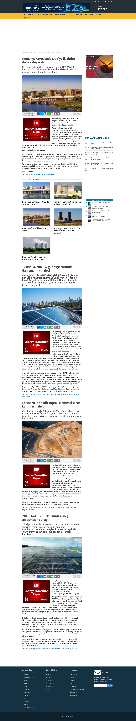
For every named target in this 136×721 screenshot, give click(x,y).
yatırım (74, 649)
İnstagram (51, 683)
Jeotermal (27, 692)
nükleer (51, 174)
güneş (53, 649)
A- (79, 114)
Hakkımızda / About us (77, 689)
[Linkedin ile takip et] (98, 1)
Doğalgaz (88, 14)
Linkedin (50, 680)
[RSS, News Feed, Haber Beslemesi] (108, 1)
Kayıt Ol (110, 685)
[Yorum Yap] (58, 113)
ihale (47, 394)
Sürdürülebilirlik (29, 707)
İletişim (73, 680)
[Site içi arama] (88, 1)
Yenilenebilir (59, 14)
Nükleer (98, 14)
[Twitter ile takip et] (95, 1)
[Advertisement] (68, 34)
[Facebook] (38, 113)
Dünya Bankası (63, 394)
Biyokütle (26, 689)
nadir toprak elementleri (69, 507)
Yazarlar (73, 686)
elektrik (38, 649)
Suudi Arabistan (66, 649)
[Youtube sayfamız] (105, 1)
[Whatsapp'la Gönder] (48, 113)
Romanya (34, 174)
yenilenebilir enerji (75, 394)
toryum (24, 510)
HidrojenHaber (96, 200)
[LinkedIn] (44, 113)
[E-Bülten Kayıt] (112, 1)
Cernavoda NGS (43, 174)
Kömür (70, 14)
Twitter (50, 677)
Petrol (78, 14)
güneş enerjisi (40, 394)
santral (57, 649)
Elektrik (31, 14)
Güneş (25, 683)
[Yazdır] (55, 113)
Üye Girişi (74, 695)
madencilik (39, 507)
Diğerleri (27, 18)
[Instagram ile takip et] (102, 1)
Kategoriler (27, 670)
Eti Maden (47, 507)
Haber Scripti (66, 717)
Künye (73, 677)
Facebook (51, 674)
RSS (49, 689)
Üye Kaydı (74, 692)
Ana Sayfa (74, 674)
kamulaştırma (56, 507)
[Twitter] (41, 113)
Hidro (25, 680)
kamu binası (26, 396)
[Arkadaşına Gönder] (51, 113)
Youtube (50, 686)
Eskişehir (31, 510)
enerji (33, 394)
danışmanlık (54, 394)
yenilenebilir (46, 649)
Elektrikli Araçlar (44, 14)
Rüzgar (26, 686)
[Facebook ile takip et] (92, 1)
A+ (74, 114)
